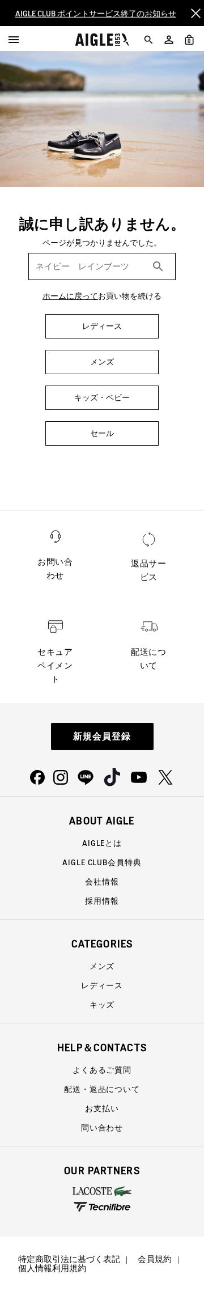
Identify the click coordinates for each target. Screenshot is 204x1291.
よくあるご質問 (102, 1069)
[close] (195, 13)
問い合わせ (102, 1127)
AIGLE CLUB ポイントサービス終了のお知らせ (95, 13)
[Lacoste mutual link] (102, 1191)
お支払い (101, 1108)
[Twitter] (165, 777)
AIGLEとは (102, 843)
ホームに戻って (70, 295)
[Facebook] (37, 777)
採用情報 (101, 900)
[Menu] (13, 39)
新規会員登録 (102, 736)
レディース (102, 985)
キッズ (102, 1004)
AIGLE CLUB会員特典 (101, 862)
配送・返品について (102, 1089)
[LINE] (85, 777)
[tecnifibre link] (102, 1207)
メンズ (102, 966)
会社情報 (101, 881)
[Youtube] (139, 777)
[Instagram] (60, 777)
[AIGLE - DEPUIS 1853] (102, 39)
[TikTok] (112, 777)
